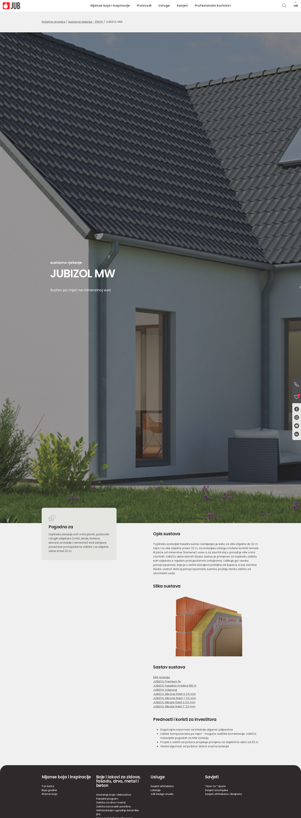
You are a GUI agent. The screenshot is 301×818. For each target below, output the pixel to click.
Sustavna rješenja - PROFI (85, 22)
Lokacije (155, 790)
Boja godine (49, 790)
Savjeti (182, 5)
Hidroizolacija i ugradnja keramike (117, 810)
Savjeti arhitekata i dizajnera (223, 794)
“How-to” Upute (215, 786)
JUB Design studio (161, 794)
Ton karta (48, 786)
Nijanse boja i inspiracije (110, 5)
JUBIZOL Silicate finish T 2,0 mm (174, 707)
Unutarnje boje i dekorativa (113, 794)
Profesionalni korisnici (213, 5)
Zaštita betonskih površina (113, 806)
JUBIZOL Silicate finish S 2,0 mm (174, 702)
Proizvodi (144, 5)
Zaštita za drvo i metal (111, 802)
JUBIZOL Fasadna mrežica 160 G (174, 686)
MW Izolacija (161, 677)
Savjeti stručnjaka (216, 790)
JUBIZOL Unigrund (165, 690)
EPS (98, 814)
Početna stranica (53, 22)
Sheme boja (49, 794)
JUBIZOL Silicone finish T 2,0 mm (174, 698)
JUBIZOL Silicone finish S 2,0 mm (174, 694)
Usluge (164, 5)
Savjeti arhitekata (161, 786)
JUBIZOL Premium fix (167, 681)
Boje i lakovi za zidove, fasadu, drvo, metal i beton (118, 781)
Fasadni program (107, 798)
